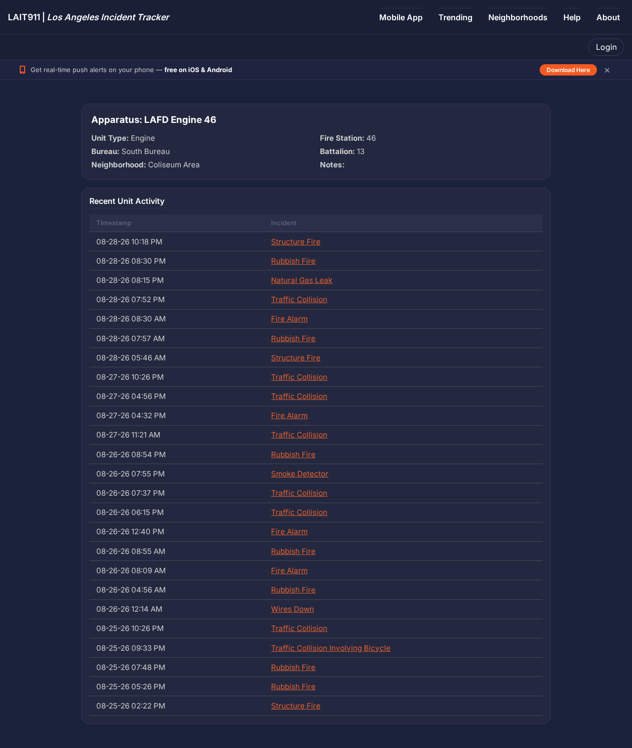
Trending (455, 17)
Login (606, 47)
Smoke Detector (299, 473)
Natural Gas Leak (301, 280)
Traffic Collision (299, 299)
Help (572, 17)
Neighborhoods (518, 17)
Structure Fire (295, 241)
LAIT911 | (88, 17)
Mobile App (401, 17)
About (608, 17)
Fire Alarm (289, 318)
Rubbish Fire (293, 261)
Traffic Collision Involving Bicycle (331, 648)
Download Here (568, 70)
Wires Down (292, 609)
